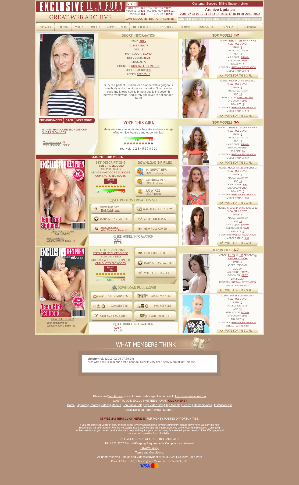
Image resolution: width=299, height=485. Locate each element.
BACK (69, 120)
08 (193, 14)
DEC (258, 19)
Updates (82, 405)
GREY (245, 148)
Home (71, 405)
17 (230, 14)
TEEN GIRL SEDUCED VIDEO (110, 253)
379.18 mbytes (154, 173)
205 (241, 255)
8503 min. (170, 11)
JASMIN (231, 128)
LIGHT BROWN (245, 97)
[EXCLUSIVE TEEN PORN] (80, 11)
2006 (183, 14)
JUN (216, 19)
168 (241, 208)
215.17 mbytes (154, 183)
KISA (231, 81)
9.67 (247, 158)
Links (244, 3)
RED (245, 184)
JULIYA (231, 255)
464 (143, 14)
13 (213, 14)
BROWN (245, 57)
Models (116, 405)
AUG (230, 19)
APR (202, 19)
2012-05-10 (143, 74)
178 (240, 40)
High (104, 210)
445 (143, 11)
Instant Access (223, 405)
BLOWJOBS (59, 132)
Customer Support (204, 3)
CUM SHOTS (103, 175)
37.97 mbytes (153, 193)
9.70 (247, 111)
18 (234, 14)
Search (187, 405)
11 (205, 14)
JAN (181, 19)
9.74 (247, 71)
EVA (232, 296)
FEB (188, 19)
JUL (223, 19)
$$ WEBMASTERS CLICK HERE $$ (123, 418)
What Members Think (55, 145)
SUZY (142, 41)
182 (241, 168)
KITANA (231, 208)
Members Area (203, 405)
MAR (195, 19)
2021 (248, 14)
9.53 (247, 238)
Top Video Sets (154, 405)
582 (143, 8)
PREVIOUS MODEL (51, 120)
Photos (94, 405)
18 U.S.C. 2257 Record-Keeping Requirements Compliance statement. (149, 443)
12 (209, 14)
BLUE (146, 57)
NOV (251, 19)
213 (241, 128)
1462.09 (168, 14)
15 (222, 14)
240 (240, 81)
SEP (237, 19)
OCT (244, 19)
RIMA (231, 40)
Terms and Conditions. (149, 452)
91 (239, 296)
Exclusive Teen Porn (189, 457)
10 (201, 14)
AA (243, 151)
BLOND (147, 53)
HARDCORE (60, 129)
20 (242, 14)
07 (189, 14)
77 (146, 45)
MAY (209, 19)
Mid (110, 210)
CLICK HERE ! (177, 400)
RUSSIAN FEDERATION (145, 66)
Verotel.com (115, 396)
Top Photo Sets (132, 405)
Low (117, 210)
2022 (256, 14)
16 (226, 14)
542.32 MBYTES (118, 296)
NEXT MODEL (84, 120)
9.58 (247, 198)
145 (135, 45)
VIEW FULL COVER (62, 231)
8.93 (148, 70)
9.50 (246, 326)
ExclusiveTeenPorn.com (190, 396)
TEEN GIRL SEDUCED (110, 165)
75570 (167, 8)
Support (168, 409)
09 (197, 14)
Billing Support (228, 3)
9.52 (246, 286)
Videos (105, 405)
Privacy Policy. (149, 448)
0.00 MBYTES (119, 305)
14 (217, 14)
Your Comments (109, 227)
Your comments (52, 142)
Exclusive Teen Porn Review (143, 409)
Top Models (173, 405)
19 (238, 14)
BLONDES (74, 129)
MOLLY (231, 168)
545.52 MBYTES (161, 296)
